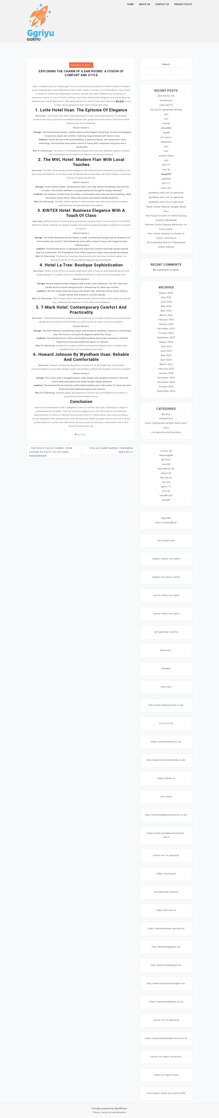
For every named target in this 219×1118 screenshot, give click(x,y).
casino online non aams (166, 595)
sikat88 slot (166, 495)
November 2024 (166, 382)
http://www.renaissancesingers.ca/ (166, 983)
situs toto (166, 686)
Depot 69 (166, 473)
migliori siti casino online (166, 577)
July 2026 (166, 297)
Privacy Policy (183, 4)
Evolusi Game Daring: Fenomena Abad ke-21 (111, 450)
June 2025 (166, 351)
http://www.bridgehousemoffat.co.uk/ (166, 815)
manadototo (166, 418)
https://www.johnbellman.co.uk (166, 1001)
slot (166, 114)
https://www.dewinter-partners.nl (166, 928)
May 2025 (166, 355)
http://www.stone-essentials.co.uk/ (166, 760)
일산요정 (120, 101)
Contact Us (162, 4)
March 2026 (166, 315)
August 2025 (166, 342)
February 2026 (166, 319)
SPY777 (166, 165)
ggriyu (34, 39)
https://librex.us (166, 778)
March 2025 (166, 364)
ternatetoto (166, 100)
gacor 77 (166, 486)
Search (166, 64)
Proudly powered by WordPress (109, 1108)
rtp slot (166, 482)
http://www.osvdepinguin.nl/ (166, 965)
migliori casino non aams (166, 558)
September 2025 (166, 337)
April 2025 (166, 359)
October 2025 (166, 333)
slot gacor (166, 137)
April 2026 (166, 310)
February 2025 (166, 368)
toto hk (166, 491)
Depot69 (166, 518)
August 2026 (166, 293)
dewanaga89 (166, 455)
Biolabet (166, 668)
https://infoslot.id (166, 910)
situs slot (166, 188)
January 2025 (166, 373)
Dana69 (166, 500)
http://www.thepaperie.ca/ (166, 946)
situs (166, 427)
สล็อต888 (166, 128)
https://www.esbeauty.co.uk (166, 741)
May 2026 (166, 306)
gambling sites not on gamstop (166, 192)
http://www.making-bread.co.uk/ (166, 705)
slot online (166, 796)
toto (166, 151)
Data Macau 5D (166, 468)
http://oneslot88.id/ (166, 522)
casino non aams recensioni (166, 1056)
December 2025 (166, 328)
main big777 (166, 105)
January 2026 (166, 324)
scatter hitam (166, 155)
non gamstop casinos (166, 632)
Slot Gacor (166, 477)
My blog (81, 434)
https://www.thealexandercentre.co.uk (166, 1038)
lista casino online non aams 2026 (166, 1093)
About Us (144, 4)
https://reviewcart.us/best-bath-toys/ (166, 423)
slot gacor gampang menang (166, 109)
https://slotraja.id (166, 873)
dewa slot (165, 650)
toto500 (166, 464)
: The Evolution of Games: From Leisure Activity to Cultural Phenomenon (50, 452)
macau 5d (166, 451)
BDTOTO (166, 459)
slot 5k (166, 169)
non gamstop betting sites (166, 432)
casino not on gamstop (166, 855)
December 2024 (166, 377)
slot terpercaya (166, 540)
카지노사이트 (166, 723)
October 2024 (166, 386)
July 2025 (166, 346)
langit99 (166, 174)
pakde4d (166, 178)
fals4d (166, 123)
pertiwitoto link (166, 95)
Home (130, 4)
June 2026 (166, 301)
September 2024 (166, 391)
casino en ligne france (166, 1075)
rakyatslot (166, 142)
